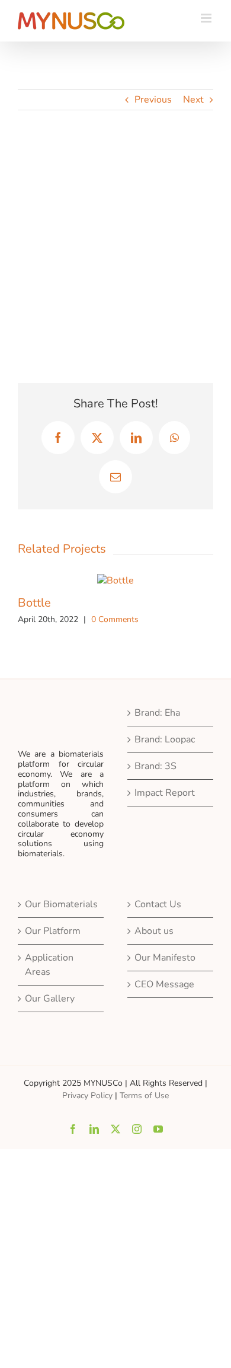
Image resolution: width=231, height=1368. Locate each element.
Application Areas (49, 964)
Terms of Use (144, 1095)
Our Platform (53, 930)
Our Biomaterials (61, 904)
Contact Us (157, 904)
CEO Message (164, 984)
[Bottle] (115, 580)
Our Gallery (50, 998)
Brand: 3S (155, 766)
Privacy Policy (87, 1095)
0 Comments (115, 619)
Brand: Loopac (164, 739)
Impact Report (164, 792)
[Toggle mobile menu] (207, 18)
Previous (153, 99)
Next (193, 99)
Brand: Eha (157, 712)
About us (154, 930)
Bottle (34, 603)
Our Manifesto (164, 957)
